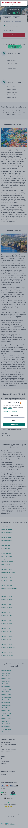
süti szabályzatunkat (7, 408)
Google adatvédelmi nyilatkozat (10, 411)
